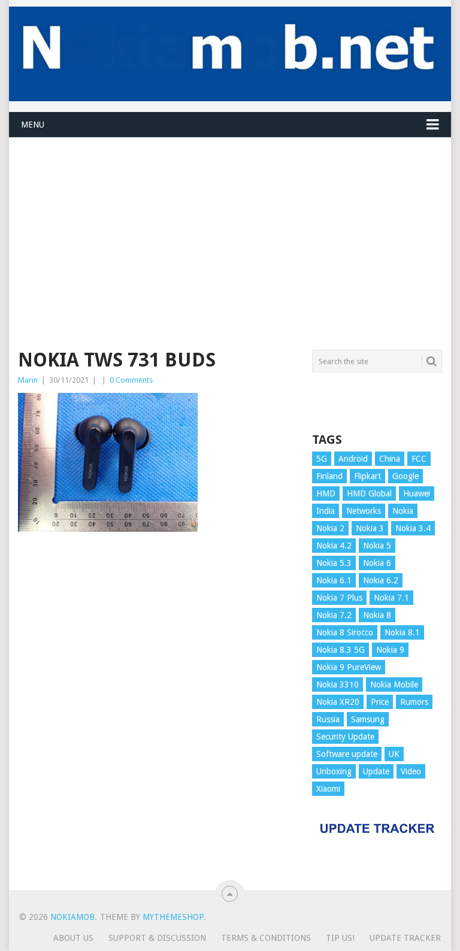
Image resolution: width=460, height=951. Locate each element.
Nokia (402, 511)
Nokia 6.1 (334, 580)
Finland (329, 476)
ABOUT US (73, 938)
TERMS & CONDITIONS (266, 938)
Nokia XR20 (337, 702)
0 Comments (131, 379)
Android (353, 459)
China (389, 459)
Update (376, 771)
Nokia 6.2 (380, 580)
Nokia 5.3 (334, 563)
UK (394, 754)
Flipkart (367, 476)
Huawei (416, 493)
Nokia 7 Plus (339, 597)
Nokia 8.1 (402, 632)
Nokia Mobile (394, 684)
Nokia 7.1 (391, 597)
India (325, 511)
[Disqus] (158, 717)
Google (405, 476)
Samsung (368, 719)
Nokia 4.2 (334, 545)
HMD (325, 493)
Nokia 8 (377, 615)
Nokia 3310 (337, 684)
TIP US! (340, 938)
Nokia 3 (370, 528)
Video (411, 771)
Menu (32, 124)
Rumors (414, 702)
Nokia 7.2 (334, 615)
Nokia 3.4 (413, 528)
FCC (418, 459)
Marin (28, 379)
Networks (363, 511)
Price (380, 702)
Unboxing (334, 771)
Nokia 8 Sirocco (344, 632)
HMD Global (369, 493)
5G (321, 459)
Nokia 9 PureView (348, 667)
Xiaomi (328, 788)
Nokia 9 (390, 650)
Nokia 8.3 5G (340, 650)
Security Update (345, 736)
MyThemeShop (173, 917)
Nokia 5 (377, 545)
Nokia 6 (377, 563)
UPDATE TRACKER (405, 938)
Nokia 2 (330, 528)
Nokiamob (72, 917)
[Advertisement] (229, 221)
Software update (346, 754)
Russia (328, 719)
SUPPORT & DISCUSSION (157, 938)
